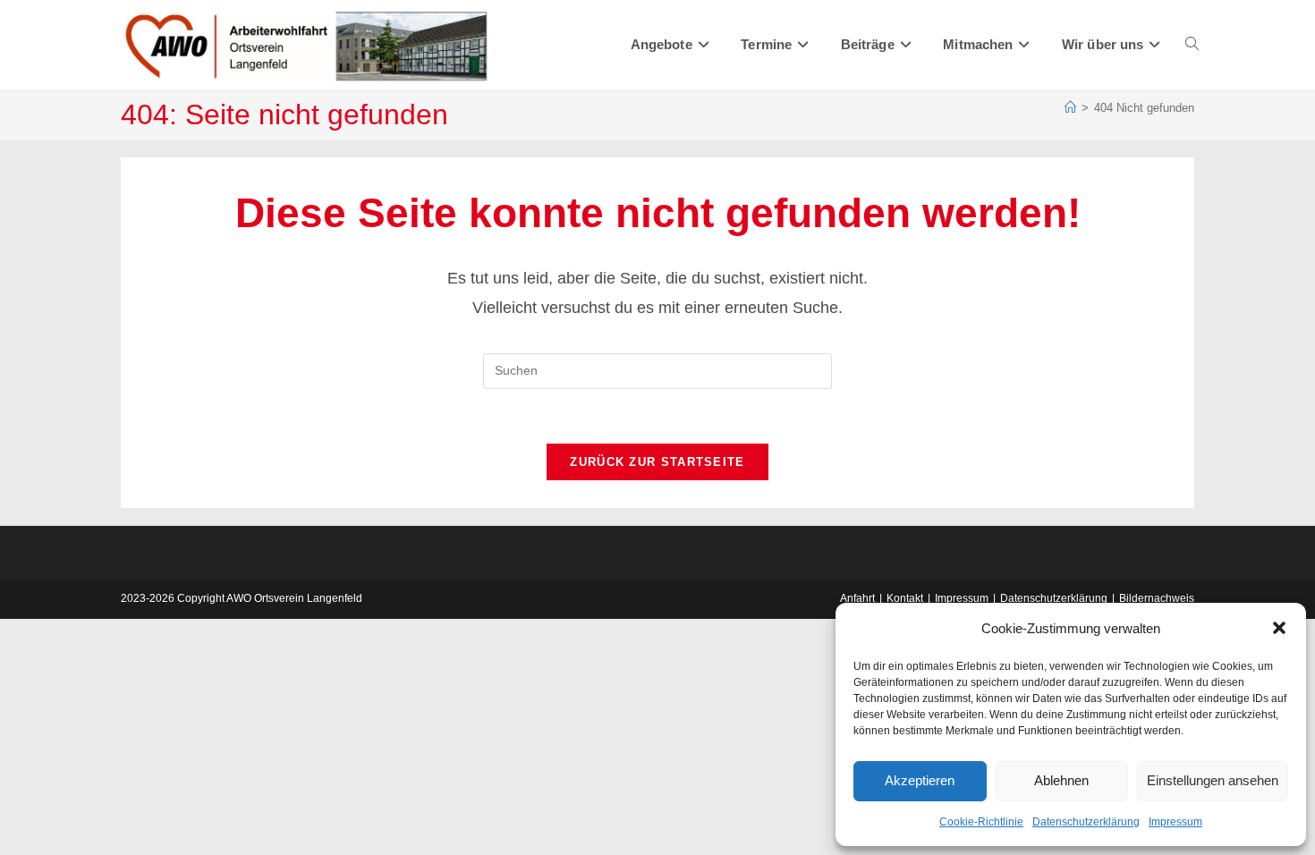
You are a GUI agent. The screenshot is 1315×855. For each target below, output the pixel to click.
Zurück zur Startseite (657, 462)
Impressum (1175, 822)
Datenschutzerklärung (1086, 822)
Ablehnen (1061, 780)
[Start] (1070, 107)
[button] (1279, 628)
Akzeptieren (919, 780)
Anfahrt (857, 598)
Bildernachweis (1156, 598)
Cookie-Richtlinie (981, 822)
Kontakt (905, 598)
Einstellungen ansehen (1212, 780)
